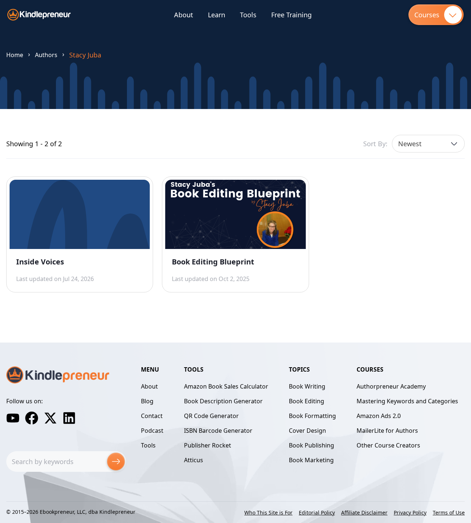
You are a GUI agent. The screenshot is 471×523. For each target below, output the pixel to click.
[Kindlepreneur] (39, 15)
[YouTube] (13, 418)
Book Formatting (312, 416)
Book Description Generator (223, 401)
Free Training (291, 14)
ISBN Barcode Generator (218, 431)
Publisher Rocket (207, 445)
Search (116, 461)
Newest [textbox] (410, 143)
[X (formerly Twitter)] (50, 418)
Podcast (152, 431)
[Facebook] (31, 418)
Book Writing (307, 386)
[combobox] (428, 143)
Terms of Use (449, 512)
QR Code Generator (211, 416)
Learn (216, 14)
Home (14, 55)
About (183, 14)
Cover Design (307, 431)
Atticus (193, 460)
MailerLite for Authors (387, 431)
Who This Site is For (268, 512)
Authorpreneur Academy (391, 386)
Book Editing (306, 401)
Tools (248, 14)
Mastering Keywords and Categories (407, 401)
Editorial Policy (317, 512)
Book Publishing (311, 445)
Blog (147, 401)
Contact (152, 416)
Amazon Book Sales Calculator (226, 386)
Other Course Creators (388, 445)
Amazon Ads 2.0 (379, 416)
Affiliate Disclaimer (364, 512)
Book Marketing (311, 460)
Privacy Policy (410, 512)
